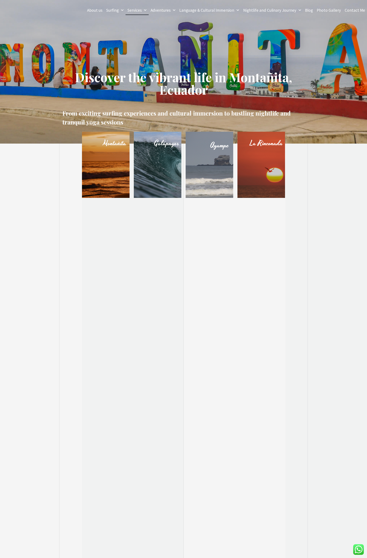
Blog (309, 10)
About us (94, 10)
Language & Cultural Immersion (206, 10)
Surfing (112, 10)
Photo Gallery (329, 10)
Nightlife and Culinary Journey (269, 10)
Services (134, 10)
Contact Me (355, 10)
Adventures (161, 10)
